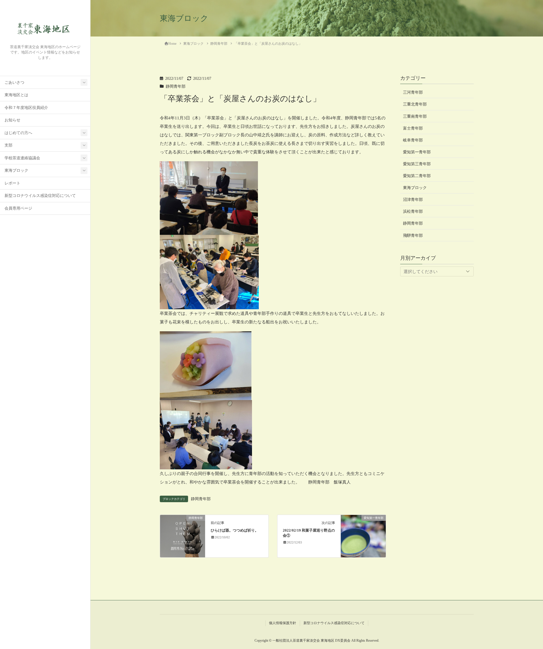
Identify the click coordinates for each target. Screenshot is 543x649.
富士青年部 (413, 128)
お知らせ (12, 120)
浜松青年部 (413, 211)
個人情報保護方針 (282, 623)
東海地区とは (16, 95)
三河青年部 (413, 92)
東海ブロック (16, 170)
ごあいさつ (14, 82)
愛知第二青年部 (417, 176)
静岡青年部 (176, 86)
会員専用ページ (18, 208)
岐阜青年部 (413, 140)
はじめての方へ (18, 133)
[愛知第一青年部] (363, 536)
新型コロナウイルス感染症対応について (40, 196)
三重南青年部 (415, 116)
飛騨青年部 (413, 235)
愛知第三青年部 (417, 164)
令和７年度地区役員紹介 (26, 108)
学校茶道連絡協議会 (22, 158)
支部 (8, 145)
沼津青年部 (413, 199)
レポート (12, 183)
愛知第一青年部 (417, 152)
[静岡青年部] (182, 536)
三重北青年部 (415, 104)
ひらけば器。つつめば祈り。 (234, 530)
